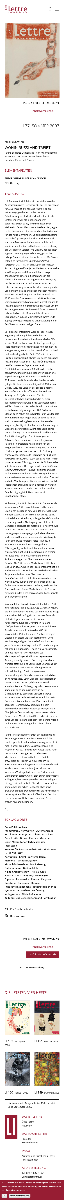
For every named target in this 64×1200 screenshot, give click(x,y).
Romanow (23, 882)
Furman (33, 838)
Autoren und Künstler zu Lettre (38, 1155)
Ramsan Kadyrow (41, 879)
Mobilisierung (38, 864)
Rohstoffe (10, 882)
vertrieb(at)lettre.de (32, 1176)
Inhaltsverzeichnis (42, 111)
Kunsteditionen (30, 1142)
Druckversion (15, 916)
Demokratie (11, 838)
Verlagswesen (12, 894)
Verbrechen (23, 890)
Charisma (39, 834)
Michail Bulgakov (27, 860)
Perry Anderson (14, 142)
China (49, 834)
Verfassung (38, 890)
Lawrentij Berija (37, 856)
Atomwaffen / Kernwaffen (19, 830)
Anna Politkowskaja (16, 826)
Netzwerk (27, 1125)
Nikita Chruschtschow (17, 871)
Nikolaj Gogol (39, 871)
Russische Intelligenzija (18, 886)
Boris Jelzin (25, 834)
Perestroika (22, 879)
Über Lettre (28, 1121)
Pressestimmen (30, 1159)
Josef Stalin (11, 845)
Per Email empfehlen (19, 909)
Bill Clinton (11, 834)
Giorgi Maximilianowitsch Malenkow (25, 841)
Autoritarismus (44, 830)
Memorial (10, 860)
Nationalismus (13, 868)
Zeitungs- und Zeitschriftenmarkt (23, 897)
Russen (35, 882)
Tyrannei (10, 890)
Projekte (26, 1138)
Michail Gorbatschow (16, 864)
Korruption (11, 856)
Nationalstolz (30, 868)
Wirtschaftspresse (32, 894)
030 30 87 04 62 (35, 1173)
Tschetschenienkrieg (44, 886)
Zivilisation (50, 897)
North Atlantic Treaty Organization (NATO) (28, 875)
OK (4, 1196)
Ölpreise (9, 879)
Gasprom (45, 838)
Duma (23, 838)
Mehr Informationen (19, 1196)
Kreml (22, 856)
